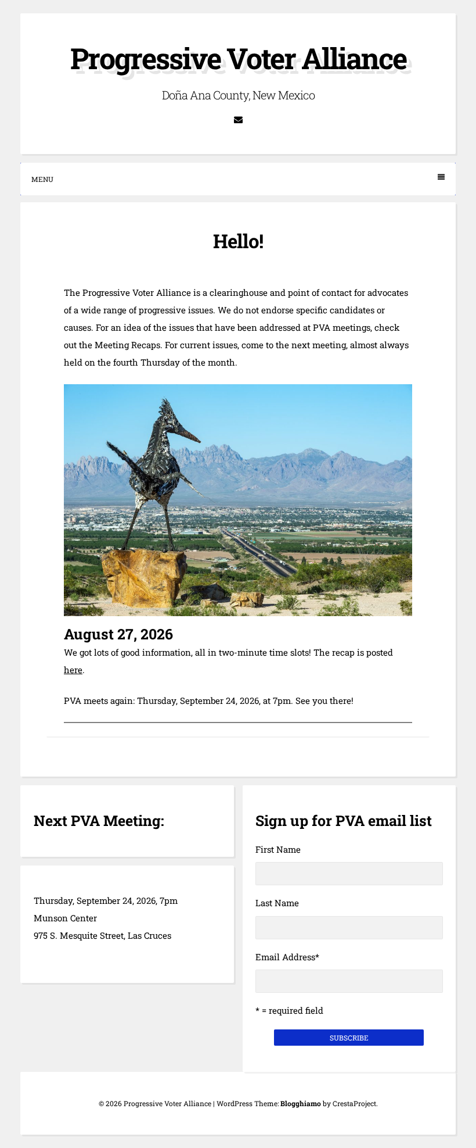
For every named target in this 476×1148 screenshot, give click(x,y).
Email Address (287, 957)
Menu (42, 179)
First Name (278, 849)
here (73, 669)
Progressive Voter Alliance (238, 58)
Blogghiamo (300, 1103)
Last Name (277, 903)
